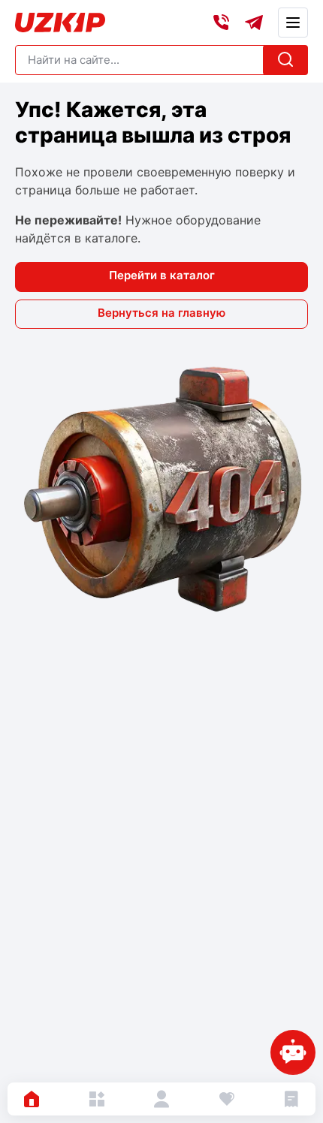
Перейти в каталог (162, 275)
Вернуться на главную (161, 313)
